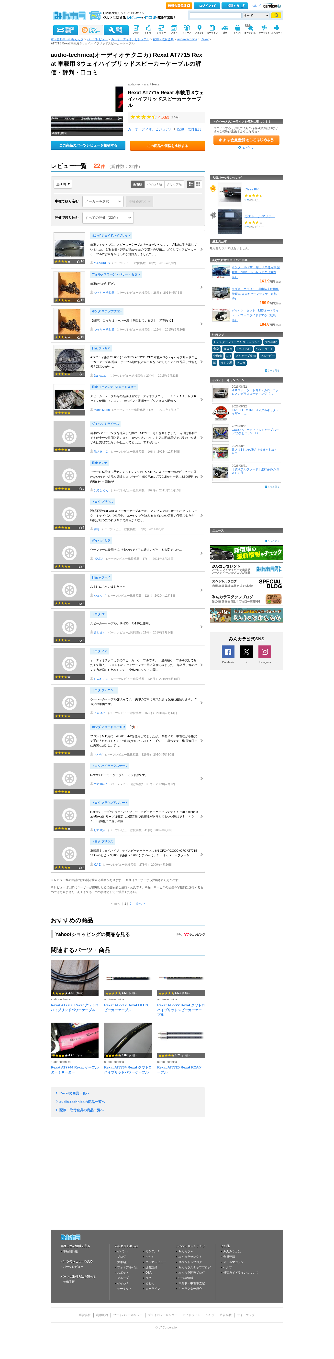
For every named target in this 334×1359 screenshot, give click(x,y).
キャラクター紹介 (190, 1288)
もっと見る (273, 370)
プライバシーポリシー (128, 1315)
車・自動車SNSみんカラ (67, 39)
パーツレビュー (97, 39)
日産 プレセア (101, 348)
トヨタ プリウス (102, 501)
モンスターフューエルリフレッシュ (236, 342)
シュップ (100, 595)
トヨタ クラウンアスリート (110, 802)
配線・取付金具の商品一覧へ (81, 1110)
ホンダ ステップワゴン (107, 311)
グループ (123, 1278)
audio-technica (187, 39)
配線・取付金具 (163, 39)
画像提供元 (59, 133)
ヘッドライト (264, 349)
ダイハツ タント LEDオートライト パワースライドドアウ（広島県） (255, 315)
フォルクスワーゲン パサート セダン (116, 274)
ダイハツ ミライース (105, 423)
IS (214, 362)
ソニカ (240, 362)
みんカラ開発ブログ (191, 1272)
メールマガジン (233, 1262)
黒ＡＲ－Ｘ (101, 451)
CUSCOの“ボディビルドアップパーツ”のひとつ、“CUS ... (255, 431)
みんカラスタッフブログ (194, 1267)
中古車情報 (185, 1278)
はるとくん (101, 490)
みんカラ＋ (185, 1251)
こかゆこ (100, 713)
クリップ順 (174, 184)
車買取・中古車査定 (191, 1283)
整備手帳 (69, 1282)
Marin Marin (102, 410)
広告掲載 (226, 1315)
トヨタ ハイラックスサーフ (110, 766)
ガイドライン (191, 1315)
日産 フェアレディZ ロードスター (114, 387)
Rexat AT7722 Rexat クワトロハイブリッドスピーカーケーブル (181, 1010)
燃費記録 (151, 1267)
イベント (123, 1251)
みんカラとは (232, 1251)
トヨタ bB (98, 614)
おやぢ (98, 754)
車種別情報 (70, 1251)
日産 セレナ (99, 463)
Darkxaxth (100, 375)
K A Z (97, 864)
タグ (148, 1278)
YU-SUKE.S (102, 263)
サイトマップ (246, 1315)
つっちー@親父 (104, 292)
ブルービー (267, 356)
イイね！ (123, 1283)
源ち (97, 529)
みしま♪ (99, 632)
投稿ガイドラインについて (240, 1272)
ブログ (121, 1256)
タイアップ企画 (245, 356)
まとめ (149, 1283)
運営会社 (85, 1315)
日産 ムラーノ (101, 577)
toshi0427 (100, 784)
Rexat (205, 39)
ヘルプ (255, 6)
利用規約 (102, 1315)
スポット (123, 1272)
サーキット (124, 1288)
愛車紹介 (123, 1262)
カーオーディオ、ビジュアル (130, 39)
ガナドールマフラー (260, 216)
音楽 (216, 349)
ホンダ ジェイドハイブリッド (111, 235)
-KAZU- (99, 558)
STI (228, 356)
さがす (149, 1256)
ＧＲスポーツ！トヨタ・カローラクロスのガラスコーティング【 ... (255, 392)
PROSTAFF (244, 349)
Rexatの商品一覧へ (74, 1093)
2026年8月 (271, 342)
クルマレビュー (155, 1262)
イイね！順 (154, 184)
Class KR (252, 189)
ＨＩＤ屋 (226, 362)
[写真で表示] (198, 184)
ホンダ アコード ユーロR (108, 727)
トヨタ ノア (99, 651)
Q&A (148, 1272)
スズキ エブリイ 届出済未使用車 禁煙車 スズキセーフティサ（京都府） (255, 294)
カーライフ (152, 1288)
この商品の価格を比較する (167, 146)
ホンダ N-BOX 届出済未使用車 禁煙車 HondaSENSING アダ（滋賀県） (256, 272)
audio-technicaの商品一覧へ (82, 1102)
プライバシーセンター (162, 1315)
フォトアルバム (127, 1267)
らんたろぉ (101, 679)
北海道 (217, 356)
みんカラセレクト (190, 1256)
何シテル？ (152, 1251)
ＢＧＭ (227, 349)
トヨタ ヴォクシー (104, 690)
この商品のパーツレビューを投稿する (88, 145)
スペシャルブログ (190, 1262)
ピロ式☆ (100, 830)
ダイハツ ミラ (101, 540)
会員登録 (229, 1256)
